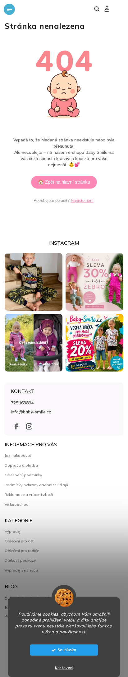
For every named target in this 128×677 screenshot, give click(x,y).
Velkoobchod (17, 504)
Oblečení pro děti (19, 541)
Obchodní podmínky (23, 475)
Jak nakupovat (18, 455)
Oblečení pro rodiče (22, 551)
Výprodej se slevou (21, 570)
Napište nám (82, 200)
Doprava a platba (21, 465)
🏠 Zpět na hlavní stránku (64, 182)
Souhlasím (67, 650)
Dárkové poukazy (20, 560)
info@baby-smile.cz (31, 412)
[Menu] (9, 9)
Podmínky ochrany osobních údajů (36, 485)
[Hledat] (97, 9)
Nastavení (64, 668)
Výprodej (13, 531)
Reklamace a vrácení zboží (29, 494)
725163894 (22, 403)
